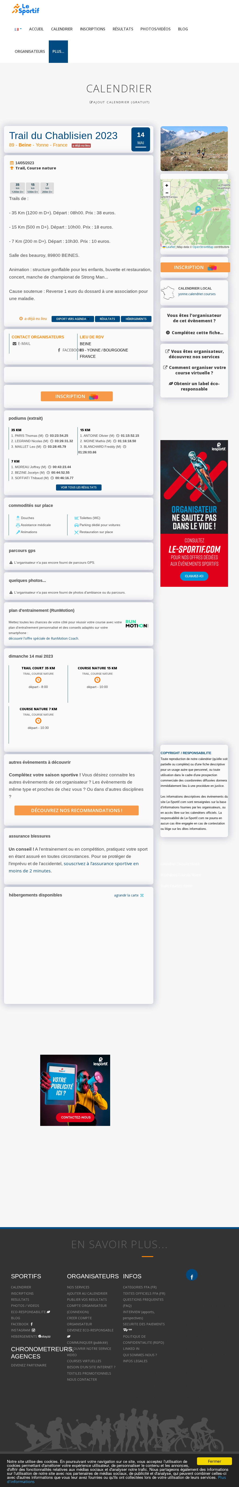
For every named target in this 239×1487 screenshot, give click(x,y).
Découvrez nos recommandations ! (76, 810)
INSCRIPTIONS (22, 1293)
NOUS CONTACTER (82, 1379)
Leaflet (170, 247)
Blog (183, 29)
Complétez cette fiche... (197, 332)
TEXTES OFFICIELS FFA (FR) (144, 1293)
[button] (198, 210)
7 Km (15, 461)
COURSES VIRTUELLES (84, 1361)
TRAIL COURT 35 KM (38, 668)
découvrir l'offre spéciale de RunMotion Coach (43, 638)
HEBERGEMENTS (24, 1336)
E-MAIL (24, 343)
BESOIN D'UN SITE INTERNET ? (91, 1367)
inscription (72, 396)
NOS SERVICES (78, 1287)
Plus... (58, 51)
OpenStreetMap (203, 247)
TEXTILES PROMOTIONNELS (89, 1373)
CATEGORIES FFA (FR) (140, 1287)
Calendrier (62, 29)
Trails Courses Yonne (177, 886)
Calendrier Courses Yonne (180, 864)
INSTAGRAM (20, 1330)
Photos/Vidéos (156, 29)
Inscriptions (92, 29)
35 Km (16, 430)
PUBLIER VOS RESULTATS (87, 1299)
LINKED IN (131, 1348)
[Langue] (18, 29)
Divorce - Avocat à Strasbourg (209, 1299)
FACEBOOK (72, 350)
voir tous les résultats (79, 487)
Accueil (36, 29)
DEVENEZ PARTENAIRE (28, 1365)
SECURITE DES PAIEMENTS (144, 1324)
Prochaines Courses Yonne (181, 875)
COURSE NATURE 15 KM (97, 668)
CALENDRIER (21, 1287)
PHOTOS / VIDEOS (25, 1305)
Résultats (123, 29)
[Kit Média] (75, 1090)
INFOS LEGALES (135, 1361)
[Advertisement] (195, 668)
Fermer (214, 1461)
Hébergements (136, 319)
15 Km (85, 430)
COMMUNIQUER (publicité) (87, 1342)
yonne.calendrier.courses (197, 294)
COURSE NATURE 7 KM (38, 709)
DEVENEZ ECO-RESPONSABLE (90, 1330)
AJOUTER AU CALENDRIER (87, 1293)
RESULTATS (20, 1299)
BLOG (15, 1318)
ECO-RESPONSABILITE (28, 1312)
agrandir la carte (127, 895)
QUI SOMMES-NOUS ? (140, 1355)
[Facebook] (192, 1275)
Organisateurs (30, 51)
